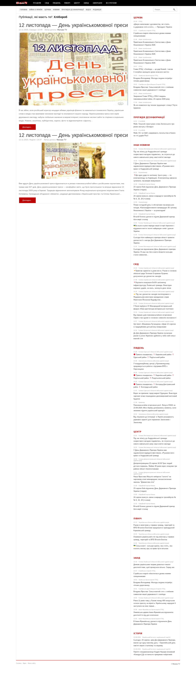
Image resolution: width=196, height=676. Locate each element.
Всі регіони (111, 3)
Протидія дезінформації (73, 10)
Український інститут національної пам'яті (156, 637)
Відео (88, 10)
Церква (48, 10)
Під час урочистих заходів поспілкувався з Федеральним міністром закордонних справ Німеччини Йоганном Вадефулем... (152, 297)
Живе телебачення (145, 39)
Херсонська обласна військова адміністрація (154, 361)
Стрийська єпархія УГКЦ (147, 30)
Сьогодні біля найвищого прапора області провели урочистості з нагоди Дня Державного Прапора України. (153, 240)
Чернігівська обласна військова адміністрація (154, 522)
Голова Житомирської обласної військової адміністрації (157, 149)
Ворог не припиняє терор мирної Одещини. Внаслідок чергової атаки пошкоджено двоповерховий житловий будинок (155, 396)
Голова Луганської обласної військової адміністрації (156, 303)
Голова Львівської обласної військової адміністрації (156, 562)
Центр (77, 3)
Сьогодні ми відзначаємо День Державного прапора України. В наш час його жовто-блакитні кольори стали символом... (154, 252)
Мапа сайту (32, 663)
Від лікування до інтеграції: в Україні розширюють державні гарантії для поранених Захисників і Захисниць (153, 419)
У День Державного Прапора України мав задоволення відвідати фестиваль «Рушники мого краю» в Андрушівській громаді (153, 166)
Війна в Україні (35, 10)
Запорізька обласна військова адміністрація (153, 414)
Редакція (97, 10)
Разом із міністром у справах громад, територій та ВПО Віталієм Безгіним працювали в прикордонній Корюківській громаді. (153, 528)
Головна (23, 10)
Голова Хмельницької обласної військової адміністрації (157, 235)
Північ (67, 3)
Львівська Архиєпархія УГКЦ (148, 75)
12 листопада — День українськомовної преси (73, 25)
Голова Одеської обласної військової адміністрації (156, 352)
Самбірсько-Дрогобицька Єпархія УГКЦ (152, 84)
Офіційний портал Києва (147, 184)
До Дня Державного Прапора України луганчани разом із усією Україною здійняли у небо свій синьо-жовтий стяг (154, 336)
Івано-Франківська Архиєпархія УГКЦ (151, 609)
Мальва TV (62, 30)
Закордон (97, 3)
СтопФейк (141, 121)
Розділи (37, 3)
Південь (56, 3)
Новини (56, 10)
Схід (47, 3)
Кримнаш (142, 402)
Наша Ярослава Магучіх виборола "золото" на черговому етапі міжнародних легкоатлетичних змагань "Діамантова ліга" (152, 479)
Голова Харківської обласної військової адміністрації (156, 268)
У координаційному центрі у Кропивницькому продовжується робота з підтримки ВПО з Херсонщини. (151, 366)
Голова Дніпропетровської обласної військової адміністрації (151, 459)
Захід (86, 3)
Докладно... (27, 127)
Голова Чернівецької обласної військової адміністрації (156, 223)
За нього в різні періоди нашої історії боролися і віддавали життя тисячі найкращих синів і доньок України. (153, 228)
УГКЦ (140, 21)
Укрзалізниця (142, 172)
